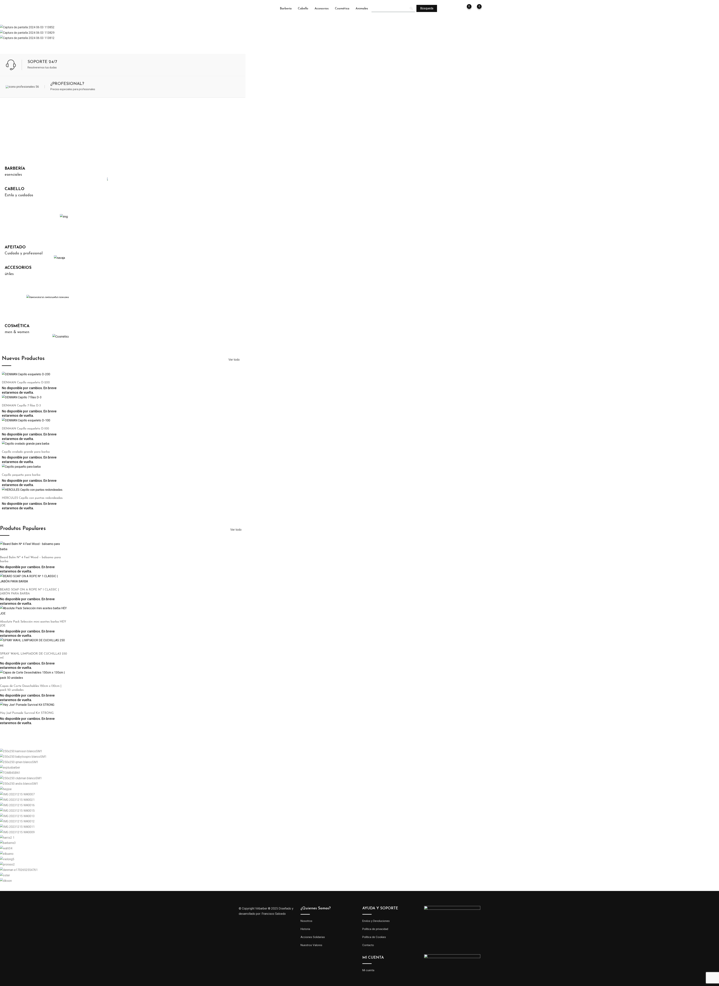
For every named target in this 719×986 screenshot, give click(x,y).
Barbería (286, 8)
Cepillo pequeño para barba (21, 475)
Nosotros (306, 921)
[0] (475, 8)
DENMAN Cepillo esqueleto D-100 (25, 428)
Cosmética (342, 8)
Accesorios (322, 8)
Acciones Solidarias (313, 937)
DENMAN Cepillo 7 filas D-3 (21, 405)
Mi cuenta (368, 970)
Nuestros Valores (311, 945)
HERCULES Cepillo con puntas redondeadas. (32, 498)
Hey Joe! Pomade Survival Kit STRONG (27, 713)
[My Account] (457, 8)
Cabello (303, 8)
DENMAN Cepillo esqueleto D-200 (26, 382)
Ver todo (234, 359)
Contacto (368, 945)
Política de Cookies (374, 937)
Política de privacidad (375, 929)
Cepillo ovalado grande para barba (26, 451)
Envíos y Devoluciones (376, 921)
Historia (305, 929)
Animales (362, 8)
